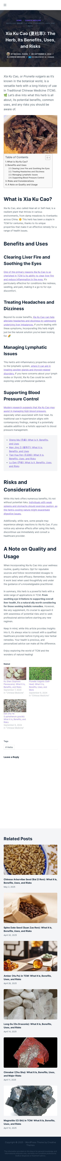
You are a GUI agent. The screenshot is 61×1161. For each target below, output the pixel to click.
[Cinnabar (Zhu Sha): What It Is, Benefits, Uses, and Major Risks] (30, 1052)
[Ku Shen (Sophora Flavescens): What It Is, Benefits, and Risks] (15, 673)
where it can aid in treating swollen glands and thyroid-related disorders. (27, 370)
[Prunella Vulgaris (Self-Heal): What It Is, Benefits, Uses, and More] (40, 673)
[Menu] (5, 5)
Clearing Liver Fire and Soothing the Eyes (31, 168)
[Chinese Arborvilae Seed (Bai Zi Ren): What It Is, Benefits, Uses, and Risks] (30, 860)
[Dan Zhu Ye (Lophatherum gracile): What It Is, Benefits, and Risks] (15, 705)
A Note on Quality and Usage (23, 184)
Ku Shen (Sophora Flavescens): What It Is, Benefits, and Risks (14, 684)
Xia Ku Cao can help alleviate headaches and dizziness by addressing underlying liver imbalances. (30, 321)
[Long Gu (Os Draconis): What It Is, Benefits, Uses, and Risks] (30, 1004)
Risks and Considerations (21, 181)
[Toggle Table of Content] (46, 157)
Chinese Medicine (17, 57)
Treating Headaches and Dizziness (28, 171)
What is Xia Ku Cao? (17, 161)
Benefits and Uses (17, 165)
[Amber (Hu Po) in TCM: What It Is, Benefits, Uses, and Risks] (30, 956)
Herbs (9, 747)
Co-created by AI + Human (42, 57)
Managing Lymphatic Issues (25, 175)
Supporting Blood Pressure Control (28, 178)
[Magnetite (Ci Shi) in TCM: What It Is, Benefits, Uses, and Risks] (30, 1101)
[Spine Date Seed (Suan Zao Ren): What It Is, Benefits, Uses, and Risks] (30, 908)
